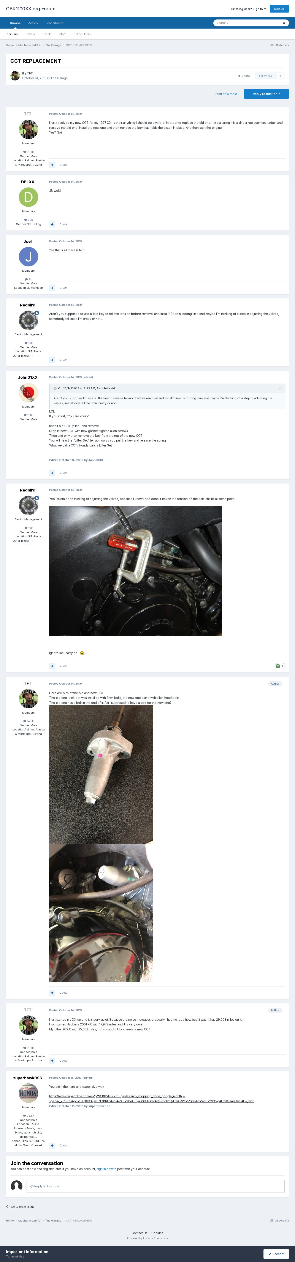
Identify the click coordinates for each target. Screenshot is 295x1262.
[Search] (284, 22)
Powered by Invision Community (147, 1238)
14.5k (30, 151)
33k (30, 219)
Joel (28, 241)
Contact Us (139, 1233)
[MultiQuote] (52, 165)
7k (30, 279)
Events (47, 34)
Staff (62, 34)
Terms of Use (15, 1256)
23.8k (30, 1115)
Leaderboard (54, 23)
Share (245, 75)
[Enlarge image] (135, 571)
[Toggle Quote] (55, 388)
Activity (33, 23)
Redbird (27, 305)
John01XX (28, 377)
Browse (15, 23)
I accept (277, 1254)
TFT (30, 73)
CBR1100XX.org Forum (31, 8)
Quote (63, 164)
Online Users (82, 34)
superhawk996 (27, 1078)
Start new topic (226, 94)
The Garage (59, 78)
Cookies (157, 1233)
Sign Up (279, 8)
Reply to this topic (266, 94)
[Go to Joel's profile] (28, 256)
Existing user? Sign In (247, 9)
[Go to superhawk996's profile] (28, 1093)
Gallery (30, 34)
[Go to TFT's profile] (15, 76)
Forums (12, 34)
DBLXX (27, 182)
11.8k (30, 415)
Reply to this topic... (47, 1186)
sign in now (105, 1169)
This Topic (267, 22)
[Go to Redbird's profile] (28, 320)
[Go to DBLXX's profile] (28, 197)
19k (30, 343)
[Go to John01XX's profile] (28, 392)
